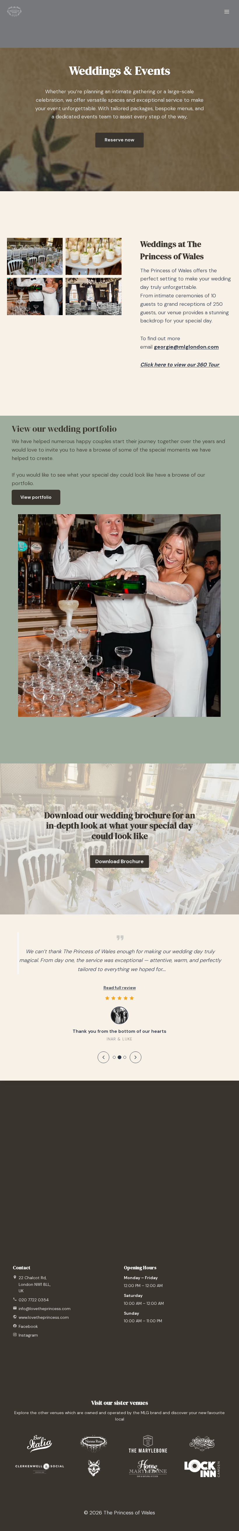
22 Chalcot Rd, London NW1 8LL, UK (34, 1284)
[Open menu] (226, 11)
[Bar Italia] (39, 1444)
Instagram (28, 1335)
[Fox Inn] (94, 1468)
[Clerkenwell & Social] (39, 1468)
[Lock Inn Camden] (202, 1468)
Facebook (28, 1326)
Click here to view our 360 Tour (180, 364)
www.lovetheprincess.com (44, 1317)
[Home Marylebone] (148, 1468)
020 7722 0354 (34, 1299)
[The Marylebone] (148, 1444)
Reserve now (119, 140)
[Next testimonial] (135, 1057)
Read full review (119, 987)
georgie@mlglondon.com (186, 346)
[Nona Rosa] (94, 1444)
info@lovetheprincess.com (45, 1308)
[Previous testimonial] (103, 1057)
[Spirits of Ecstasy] (202, 1444)
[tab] (114, 1057)
